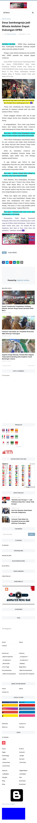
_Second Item (6, 762)
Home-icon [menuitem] (5, 653)
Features (4, 770)
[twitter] (27, 702)
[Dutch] (8, 438)
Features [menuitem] (21, 653)
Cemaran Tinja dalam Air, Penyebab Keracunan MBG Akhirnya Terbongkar (18, 333)
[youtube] (10, 712)
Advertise (5, 723)
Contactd (22, 752)
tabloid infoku (11, 34)
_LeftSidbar (5, 774)
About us (4, 727)
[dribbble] (27, 715)
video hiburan (6, 576)
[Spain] (17, 432)
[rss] (10, 705)
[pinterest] (27, 678)
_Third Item (22, 762)
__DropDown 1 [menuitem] (23, 657)
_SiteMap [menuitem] (22, 663)
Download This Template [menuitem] (26, 674)
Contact (4, 645)
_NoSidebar (22, 774)
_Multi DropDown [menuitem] (7, 657)
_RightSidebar (23, 770)
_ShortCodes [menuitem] (6, 663)
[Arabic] (13, 444)
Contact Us (5, 692)
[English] (4, 432)
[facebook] (10, 702)
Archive (21, 749)
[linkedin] (27, 712)
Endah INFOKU (6, 19)
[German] (13, 432)
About (21, 642)
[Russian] (13, 438)
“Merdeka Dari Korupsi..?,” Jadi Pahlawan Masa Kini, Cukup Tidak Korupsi (22, 502)
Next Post (31, 365)
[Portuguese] (17, 438)
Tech (20, 777)
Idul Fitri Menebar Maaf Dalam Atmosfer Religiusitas (21, 511)
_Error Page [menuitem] (5, 667)
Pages (4, 752)
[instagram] (10, 678)
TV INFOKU (5, 545)
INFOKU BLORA (6, 555)
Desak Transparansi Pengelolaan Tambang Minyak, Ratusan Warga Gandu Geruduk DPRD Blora (17, 308)
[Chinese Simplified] (17, 444)
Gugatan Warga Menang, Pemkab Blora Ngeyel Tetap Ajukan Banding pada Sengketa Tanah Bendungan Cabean (18, 357)
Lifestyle (4, 777)
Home (4, 642)
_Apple (4, 759)
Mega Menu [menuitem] (22, 667)
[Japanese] (4, 444)
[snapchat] (10, 715)
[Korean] (8, 444)
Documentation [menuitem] (7, 670)
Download (22, 781)
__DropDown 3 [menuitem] (23, 660)
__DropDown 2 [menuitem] (6, 660)
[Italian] (4, 438)
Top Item (21, 727)
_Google (21, 755)
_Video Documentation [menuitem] (9, 674)
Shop (3, 781)
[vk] (27, 708)
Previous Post (7, 365)
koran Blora (5, 566)
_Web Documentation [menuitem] (25, 670)
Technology (5, 755)
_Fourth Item (6, 766)
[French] (8, 432)
